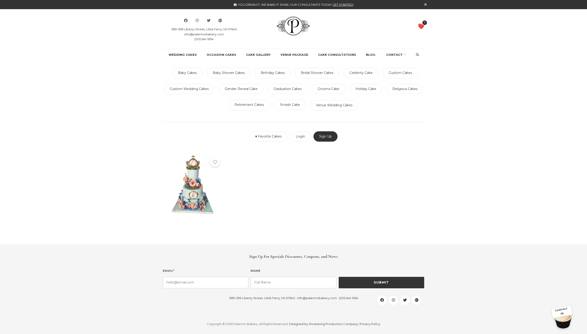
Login (300, 136)
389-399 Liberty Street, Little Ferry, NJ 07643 (204, 29)
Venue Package (294, 54)
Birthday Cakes (273, 73)
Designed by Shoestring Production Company (323, 324)
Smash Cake (290, 105)
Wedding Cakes (183, 54)
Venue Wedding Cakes (334, 105)
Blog (370, 54)
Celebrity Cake (361, 73)
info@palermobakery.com (204, 34)
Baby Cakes (187, 73)
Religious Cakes (405, 89)
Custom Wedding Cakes (189, 89)
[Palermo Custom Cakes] (293, 26)
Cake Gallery (258, 54)
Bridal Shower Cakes (317, 73)
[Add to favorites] (215, 162)
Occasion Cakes (221, 54)
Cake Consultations (337, 54)
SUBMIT (381, 282)
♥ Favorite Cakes (268, 136)
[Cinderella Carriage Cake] (193, 184)
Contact (394, 54)
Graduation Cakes (288, 89)
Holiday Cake (365, 89)
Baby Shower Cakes (229, 73)
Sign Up (325, 136)
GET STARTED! (342, 4)
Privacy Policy (370, 324)
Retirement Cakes (249, 105)
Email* (168, 270)
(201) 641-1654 (203, 39)
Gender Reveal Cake (241, 89)
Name (255, 270)
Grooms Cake (328, 89)
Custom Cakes (400, 73)
